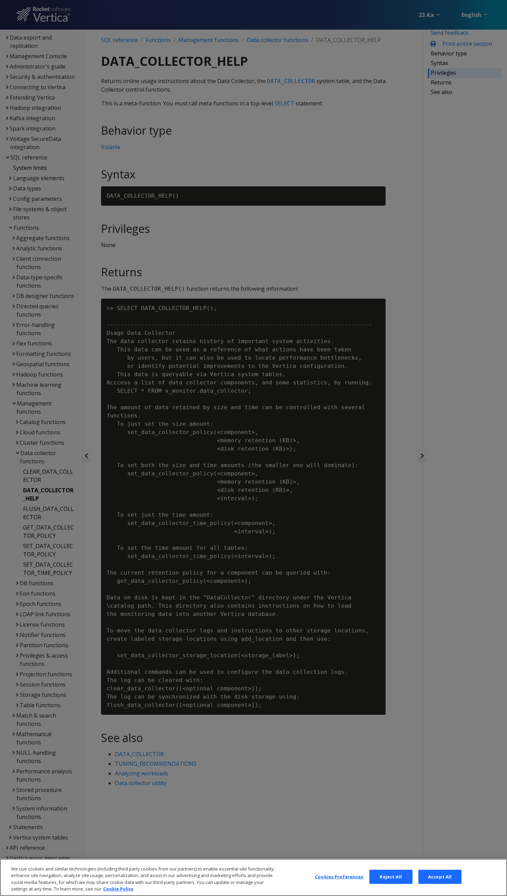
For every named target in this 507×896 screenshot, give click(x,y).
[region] (253, 877)
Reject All (390, 877)
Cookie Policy (118, 889)
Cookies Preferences (339, 877)
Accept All (439, 877)
